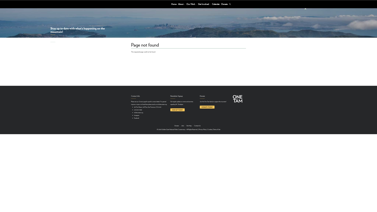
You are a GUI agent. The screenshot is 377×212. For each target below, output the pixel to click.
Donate (224, 3)
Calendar (216, 3)
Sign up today (177, 110)
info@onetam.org (162, 104)
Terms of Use (216, 129)
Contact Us (197, 126)
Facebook (136, 118)
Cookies (209, 129)
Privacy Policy (202, 129)
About (181, 3)
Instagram (136, 115)
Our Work (190, 3)
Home (174, 3)
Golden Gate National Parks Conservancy (173, 129)
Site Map (189, 126)
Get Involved (203, 3)
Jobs (182, 126)
